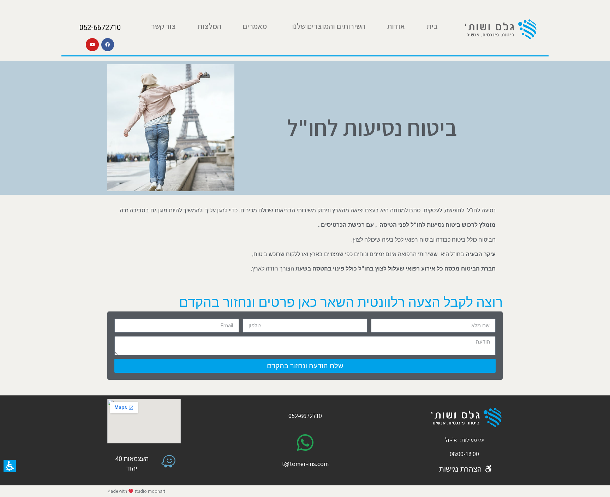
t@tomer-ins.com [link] (305, 464)
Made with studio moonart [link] (136, 491)
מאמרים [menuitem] (255, 26)
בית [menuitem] (432, 26)
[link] (500, 29)
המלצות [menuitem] (209, 26)
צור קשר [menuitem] (163, 26)
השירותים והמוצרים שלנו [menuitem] (328, 26)
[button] (10, 466)
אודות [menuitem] (396, 26)
